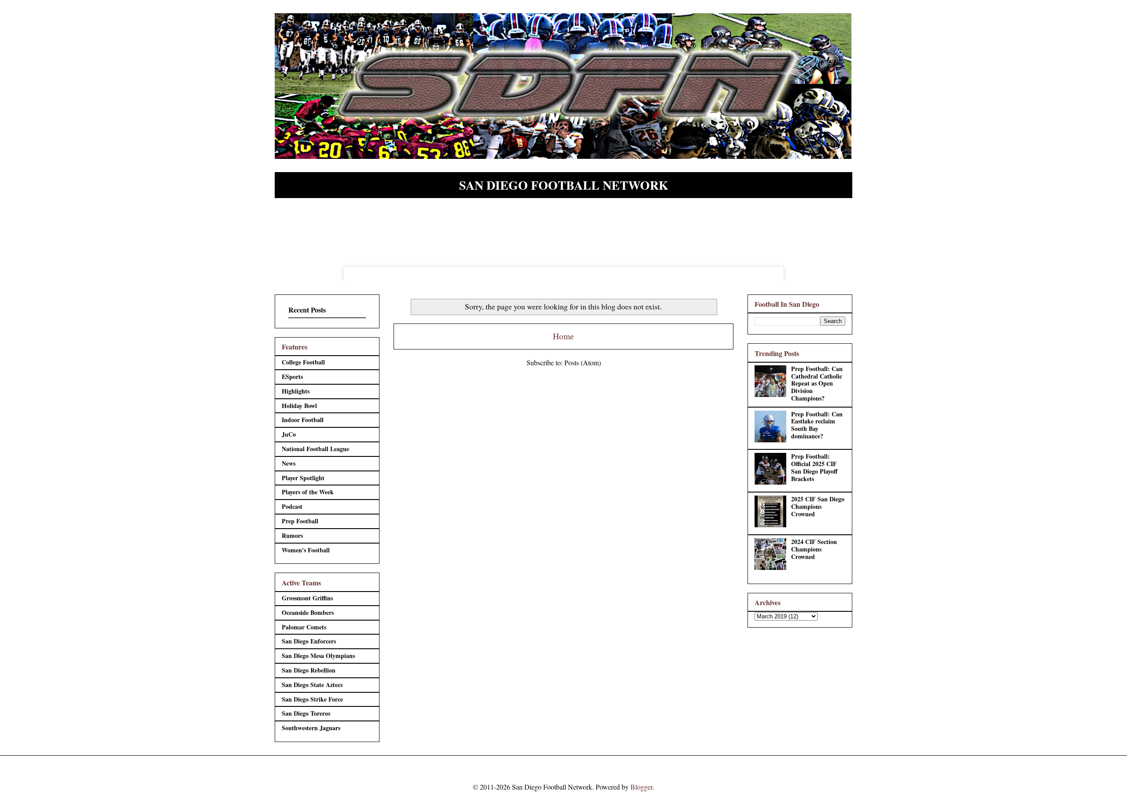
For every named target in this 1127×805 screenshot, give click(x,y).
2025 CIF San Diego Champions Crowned (817, 506)
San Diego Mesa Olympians (318, 655)
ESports (292, 376)
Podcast (292, 506)
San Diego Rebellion (308, 670)
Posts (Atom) (582, 362)
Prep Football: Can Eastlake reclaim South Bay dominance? (817, 425)
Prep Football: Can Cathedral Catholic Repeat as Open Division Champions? (817, 383)
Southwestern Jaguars (311, 727)
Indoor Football (303, 419)
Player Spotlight (303, 477)
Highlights (295, 391)
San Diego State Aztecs (312, 684)
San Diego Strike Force (312, 699)
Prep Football (300, 521)
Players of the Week (308, 491)
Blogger (641, 786)
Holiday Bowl (299, 405)
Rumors (292, 535)
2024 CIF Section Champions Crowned (814, 549)
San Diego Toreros (306, 713)
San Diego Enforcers (309, 641)
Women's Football (306, 550)
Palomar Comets (304, 627)
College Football (303, 362)
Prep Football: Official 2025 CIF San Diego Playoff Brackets (814, 467)
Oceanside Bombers (308, 612)
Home (563, 336)
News (288, 463)
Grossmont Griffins (307, 598)
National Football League (315, 448)
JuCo (289, 434)
